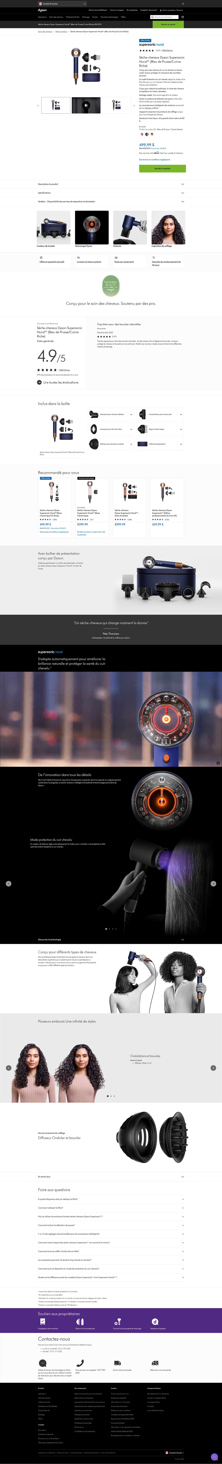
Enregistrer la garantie (45, 1434)
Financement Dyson (118, 1423)
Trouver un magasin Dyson (156, 1398)
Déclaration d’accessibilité (91, 1453)
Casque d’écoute (44, 1410)
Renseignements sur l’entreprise (158, 1394)
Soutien (95, 17)
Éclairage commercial (82, 1415)
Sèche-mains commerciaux (84, 1398)
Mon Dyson (42, 1430)
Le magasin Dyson (153, 1402)
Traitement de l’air (72, 17)
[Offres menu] (127, 17)
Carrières (150, 1406)
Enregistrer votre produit (148, 10)
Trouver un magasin (117, 10)
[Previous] (38, 105)
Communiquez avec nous (120, 1394)
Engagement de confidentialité (46, 1453)
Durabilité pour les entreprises (85, 1431)
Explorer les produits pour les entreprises (88, 1394)
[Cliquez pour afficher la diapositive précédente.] (8, 883)
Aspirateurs (42, 17)
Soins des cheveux (56, 17)
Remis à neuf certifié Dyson (98, 10)
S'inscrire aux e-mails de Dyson (48, 1439)
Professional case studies (83, 1423)
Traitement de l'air (44, 1402)
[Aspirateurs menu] (48, 17)
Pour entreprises (132, 10)
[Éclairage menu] (90, 17)
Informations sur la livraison (120, 1402)
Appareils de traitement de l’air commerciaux (90, 1402)
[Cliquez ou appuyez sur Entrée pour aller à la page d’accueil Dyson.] (42, 10)
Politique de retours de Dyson (121, 1410)
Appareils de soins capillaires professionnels (90, 1406)
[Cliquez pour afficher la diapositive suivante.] (213, 883)
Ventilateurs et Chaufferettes (47, 1406)
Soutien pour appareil (118, 1398)
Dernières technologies (109, 17)
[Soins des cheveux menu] (64, 17)
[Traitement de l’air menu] (80, 17)
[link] (57, 382)
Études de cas (79, 1427)
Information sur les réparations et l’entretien (125, 1427)
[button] (86, 105)
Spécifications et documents (84, 1419)
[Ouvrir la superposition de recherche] (164, 17)
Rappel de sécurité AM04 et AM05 (122, 1419)
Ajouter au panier (168, 24)
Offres (123, 17)
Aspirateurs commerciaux (83, 1410)
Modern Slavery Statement (107, 1453)
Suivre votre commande (119, 1406)
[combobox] (62, 3)
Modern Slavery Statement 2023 (122, 1431)
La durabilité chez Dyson (155, 1410)
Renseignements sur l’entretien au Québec (125, 1436)
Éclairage (85, 17)
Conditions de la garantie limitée (122, 1415)
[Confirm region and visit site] (183, 4)
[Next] (134, 105)
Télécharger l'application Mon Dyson (50, 1443)
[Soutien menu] (99, 17)
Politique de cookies (62, 1453)
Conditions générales (76, 1453)
